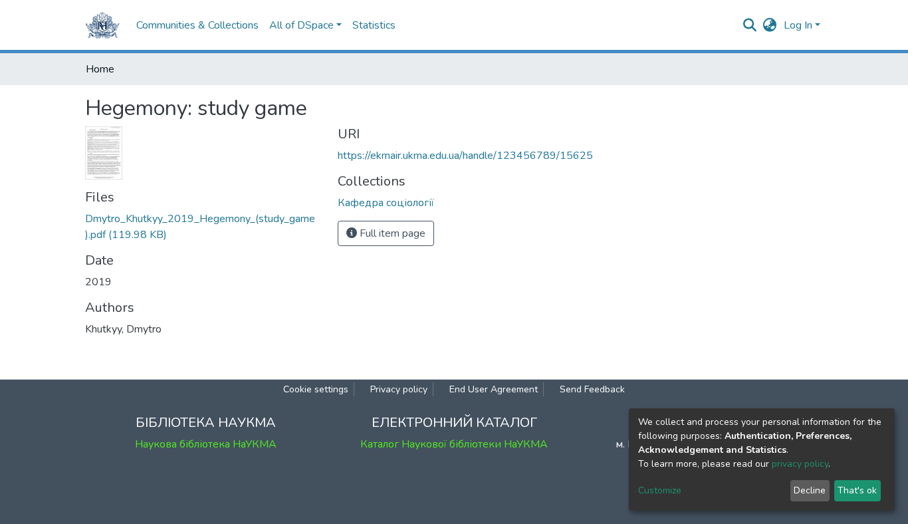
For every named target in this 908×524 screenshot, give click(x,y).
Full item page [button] (391, 233)
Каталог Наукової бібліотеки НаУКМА (454, 444)
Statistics (374, 25)
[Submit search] (750, 25)
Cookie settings (315, 389)
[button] (770, 25)
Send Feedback (592, 389)
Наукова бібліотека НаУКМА (206, 444)
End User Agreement (493, 389)
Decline (810, 490)
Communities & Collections (197, 25)
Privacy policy (398, 389)
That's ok (857, 490)
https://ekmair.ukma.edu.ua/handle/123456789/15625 (465, 155)
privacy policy (800, 464)
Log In (798, 25)
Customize (659, 490)
